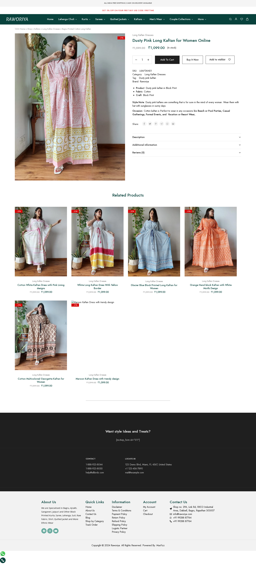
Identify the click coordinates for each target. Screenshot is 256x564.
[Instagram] (49, 530)
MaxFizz (160, 545)
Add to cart (167, 59)
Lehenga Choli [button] (66, 19)
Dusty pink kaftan (147, 78)
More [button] (201, 19)
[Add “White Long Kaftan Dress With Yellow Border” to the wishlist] (119, 213)
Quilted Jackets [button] (118, 19)
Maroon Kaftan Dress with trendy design (97, 378)
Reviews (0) (138, 152)
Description (138, 137)
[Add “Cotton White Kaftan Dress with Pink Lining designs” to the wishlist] (62, 213)
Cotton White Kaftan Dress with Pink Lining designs (40, 286)
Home (50, 19)
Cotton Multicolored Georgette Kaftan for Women (41, 380)
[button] (41, 275)
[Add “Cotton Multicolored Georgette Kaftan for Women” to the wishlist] (62, 306)
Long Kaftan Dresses (51, 28)
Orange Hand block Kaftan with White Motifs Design (211, 286)
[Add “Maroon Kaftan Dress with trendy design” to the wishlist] (119, 306)
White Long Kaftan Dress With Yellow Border (97, 286)
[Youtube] (55, 530)
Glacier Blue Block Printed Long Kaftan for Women (154, 286)
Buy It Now (193, 59)
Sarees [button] (99, 19)
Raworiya (144, 81)
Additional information (144, 145)
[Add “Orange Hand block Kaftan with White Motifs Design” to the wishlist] (232, 213)
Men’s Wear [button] (156, 19)
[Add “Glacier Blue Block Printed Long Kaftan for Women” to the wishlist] (176, 213)
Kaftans (37, 28)
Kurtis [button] (85, 19)
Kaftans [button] (138, 19)
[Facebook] (44, 530)
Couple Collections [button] (180, 19)
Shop (29, 28)
